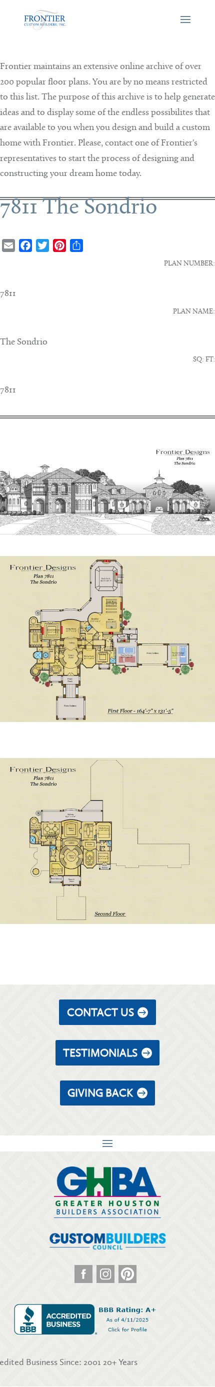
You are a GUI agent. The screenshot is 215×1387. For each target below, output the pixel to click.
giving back (100, 1093)
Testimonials (100, 1053)
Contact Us (100, 1012)
